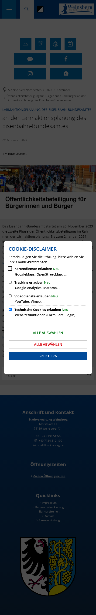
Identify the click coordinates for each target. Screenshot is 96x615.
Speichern (48, 356)
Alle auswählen (48, 332)
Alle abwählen (48, 344)
